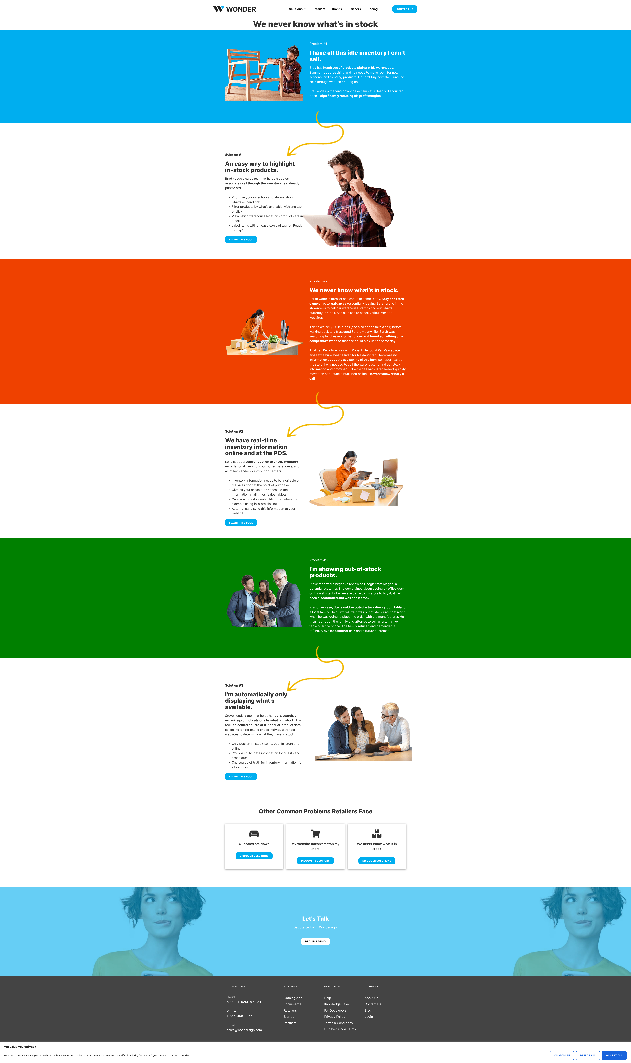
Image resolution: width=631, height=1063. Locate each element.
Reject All (588, 1055)
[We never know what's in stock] (377, 833)
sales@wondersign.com (244, 1030)
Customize (562, 1055)
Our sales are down (254, 844)
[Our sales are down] (254, 833)
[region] (315, 1052)
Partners (355, 9)
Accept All (614, 1055)
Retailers (319, 9)
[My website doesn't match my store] (315, 833)
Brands (337, 9)
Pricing (372, 9)
